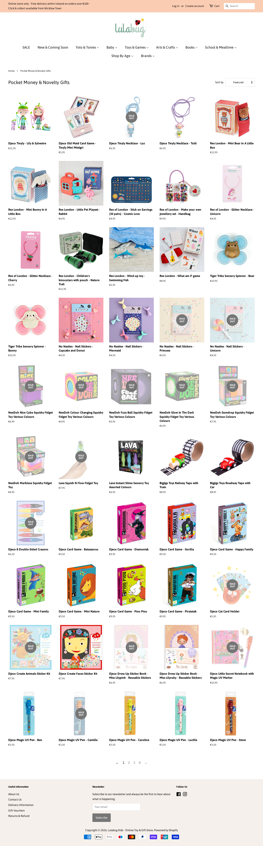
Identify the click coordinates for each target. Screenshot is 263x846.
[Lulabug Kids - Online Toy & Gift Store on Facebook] (178, 794)
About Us (13, 794)
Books (190, 47)
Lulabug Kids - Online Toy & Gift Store (130, 830)
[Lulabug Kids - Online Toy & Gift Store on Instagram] (185, 794)
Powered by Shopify (166, 830)
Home (11, 71)
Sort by (219, 82)
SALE (26, 47)
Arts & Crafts (166, 47)
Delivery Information (21, 804)
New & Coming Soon (53, 47)
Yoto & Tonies (86, 47)
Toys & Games (135, 47)
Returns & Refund (18, 815)
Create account (194, 6)
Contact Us (15, 799)
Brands (146, 56)
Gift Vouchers (16, 810)
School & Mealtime (219, 47)
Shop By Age (121, 56)
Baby (110, 47)
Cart (216, 6)
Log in (175, 6)
